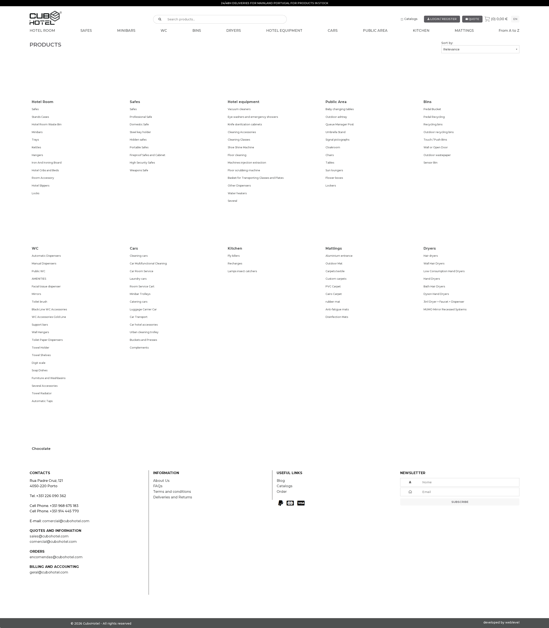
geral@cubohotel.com (49, 572)
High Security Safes (142, 162)
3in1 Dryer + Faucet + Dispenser (444, 301)
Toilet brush (39, 301)
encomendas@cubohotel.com (56, 557)
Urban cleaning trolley (144, 332)
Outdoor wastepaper (437, 155)
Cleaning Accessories (242, 132)
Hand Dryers (432, 278)
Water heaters (237, 193)
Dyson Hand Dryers (436, 294)
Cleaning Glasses (239, 139)
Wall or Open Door (436, 147)
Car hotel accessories (144, 324)
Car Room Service (141, 271)
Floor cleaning (237, 155)
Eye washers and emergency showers (253, 116)
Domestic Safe (139, 124)
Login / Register (443, 19)
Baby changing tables (340, 109)
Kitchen (421, 31)
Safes (86, 31)
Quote (473, 19)
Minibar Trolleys (140, 294)
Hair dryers (431, 255)
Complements (139, 347)
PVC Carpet (333, 286)
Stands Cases (40, 116)
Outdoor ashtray (336, 116)
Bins (196, 31)
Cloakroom (333, 147)
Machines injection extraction (247, 162)
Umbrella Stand (335, 132)
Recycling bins (433, 124)
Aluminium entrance (339, 255)
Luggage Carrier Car (143, 309)
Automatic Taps (42, 401)
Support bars (40, 324)
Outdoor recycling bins (439, 132)
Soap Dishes (39, 370)
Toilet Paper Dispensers (47, 339)
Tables (330, 162)
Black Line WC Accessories (49, 309)
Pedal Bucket (432, 109)
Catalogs (411, 19)
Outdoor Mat (334, 263)
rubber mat (333, 301)
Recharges (235, 263)
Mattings (464, 31)
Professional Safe (141, 116)
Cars (333, 31)
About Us (161, 481)
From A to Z (509, 31)
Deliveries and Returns (172, 497)
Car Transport (139, 317)
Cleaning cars (139, 255)
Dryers (233, 31)
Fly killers (234, 255)
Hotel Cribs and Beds (45, 170)
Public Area (375, 31)
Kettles (36, 147)
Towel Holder (40, 347)
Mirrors (36, 294)
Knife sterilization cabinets (245, 124)
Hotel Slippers (40, 185)
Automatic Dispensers (46, 255)
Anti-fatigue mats (337, 309)
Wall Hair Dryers (434, 263)
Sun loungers (334, 170)
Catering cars (138, 301)
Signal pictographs (337, 139)
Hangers (37, 155)
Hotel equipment (284, 31)
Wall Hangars (40, 332)
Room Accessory (43, 177)
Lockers (331, 185)
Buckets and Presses (143, 339)
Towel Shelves (41, 355)
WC (164, 31)
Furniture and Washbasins (48, 378)
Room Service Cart (142, 286)
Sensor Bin (430, 162)
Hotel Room (42, 31)
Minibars (126, 31)
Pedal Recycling (434, 116)
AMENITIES (39, 278)
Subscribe (459, 502)
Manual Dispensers (44, 263)
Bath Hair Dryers (434, 286)
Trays (35, 139)
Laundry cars (138, 278)
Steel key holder (140, 132)
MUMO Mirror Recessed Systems (445, 309)
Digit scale (38, 362)
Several (232, 200)
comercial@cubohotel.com (65, 521)
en (515, 19)
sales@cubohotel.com (49, 536)
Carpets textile (335, 271)
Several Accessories (44, 385)
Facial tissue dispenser (46, 286)
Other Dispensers (239, 185)
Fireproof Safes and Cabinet (147, 155)
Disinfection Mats (337, 317)
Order (282, 492)
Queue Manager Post (340, 124)
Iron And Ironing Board (47, 162)
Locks (35, 193)
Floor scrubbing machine (244, 170)
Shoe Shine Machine (241, 147)
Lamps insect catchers (242, 271)
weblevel (512, 622)
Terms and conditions (172, 492)
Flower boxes (334, 177)
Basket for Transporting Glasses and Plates (256, 177)
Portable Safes (139, 147)
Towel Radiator (42, 393)
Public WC (38, 271)
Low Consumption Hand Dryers (444, 271)
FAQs (158, 486)
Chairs (330, 155)
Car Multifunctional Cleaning (148, 263)
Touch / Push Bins (435, 139)
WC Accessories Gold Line (49, 317)
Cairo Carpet (334, 294)
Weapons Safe (139, 170)
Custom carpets (336, 278)
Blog (281, 481)
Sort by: (447, 43)
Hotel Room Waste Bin (47, 124)
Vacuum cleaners (239, 109)
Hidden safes (138, 139)
